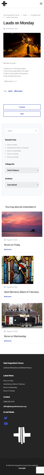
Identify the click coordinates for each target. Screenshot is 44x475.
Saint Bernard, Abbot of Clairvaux (18, 148)
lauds (10, 91)
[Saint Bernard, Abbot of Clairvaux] (17, 270)
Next (22, 114)
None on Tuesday (13, 154)
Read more (8, 249)
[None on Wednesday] (22, 315)
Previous (22, 107)
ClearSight (22, 468)
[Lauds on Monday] (22, 46)
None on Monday (12, 157)
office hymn (18, 91)
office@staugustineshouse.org (14, 406)
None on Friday (12, 145)
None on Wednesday (14, 151)
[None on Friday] (22, 224)
